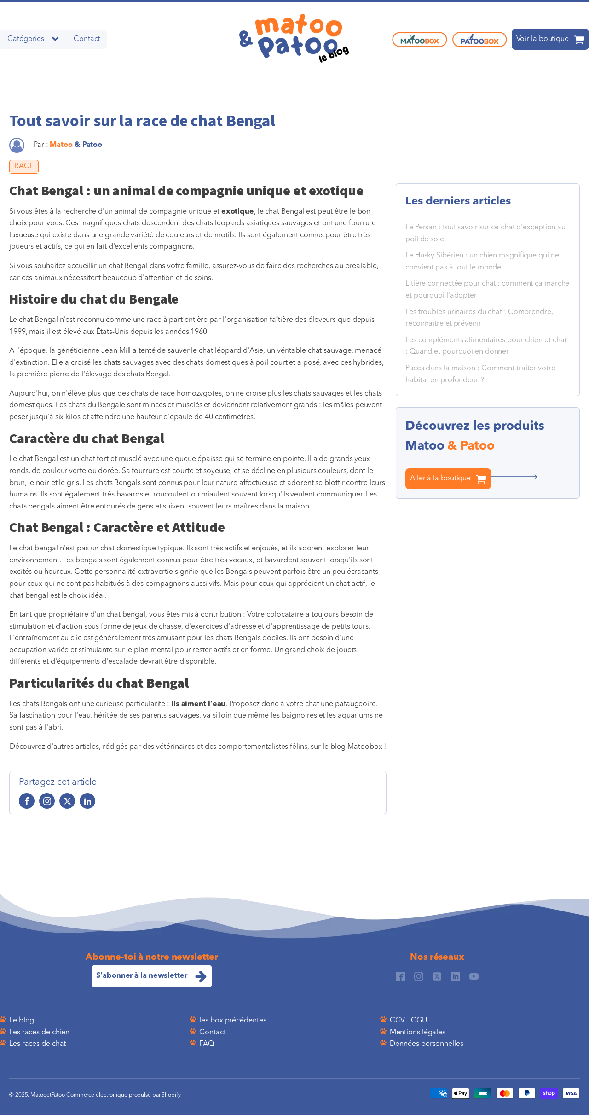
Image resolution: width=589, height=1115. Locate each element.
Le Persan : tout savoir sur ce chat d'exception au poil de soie (485, 233)
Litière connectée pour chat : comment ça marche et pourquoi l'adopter (487, 290)
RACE (24, 166)
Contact (87, 39)
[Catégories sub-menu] (57, 39)
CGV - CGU (408, 1020)
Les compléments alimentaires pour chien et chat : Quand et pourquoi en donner (485, 346)
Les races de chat (37, 1044)
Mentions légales (417, 1032)
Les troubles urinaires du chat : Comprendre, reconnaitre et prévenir (479, 318)
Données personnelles (426, 1044)
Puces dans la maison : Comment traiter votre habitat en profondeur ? (480, 374)
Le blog (21, 1020)
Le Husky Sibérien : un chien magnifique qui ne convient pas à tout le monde (482, 261)
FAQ (206, 1044)
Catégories (25, 39)
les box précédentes (232, 1020)
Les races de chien (39, 1032)
